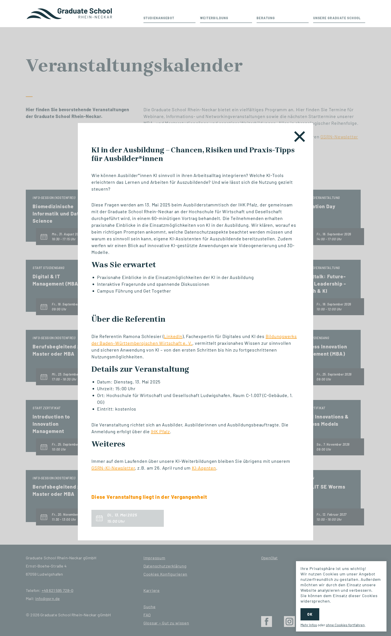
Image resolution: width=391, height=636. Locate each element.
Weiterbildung (214, 18)
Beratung (266, 18)
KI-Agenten (204, 467)
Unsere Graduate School (337, 18)
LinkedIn (173, 336)
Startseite (70, 13)
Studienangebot (158, 18)
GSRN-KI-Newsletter (113, 467)
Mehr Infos (308, 625)
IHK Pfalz (160, 431)
